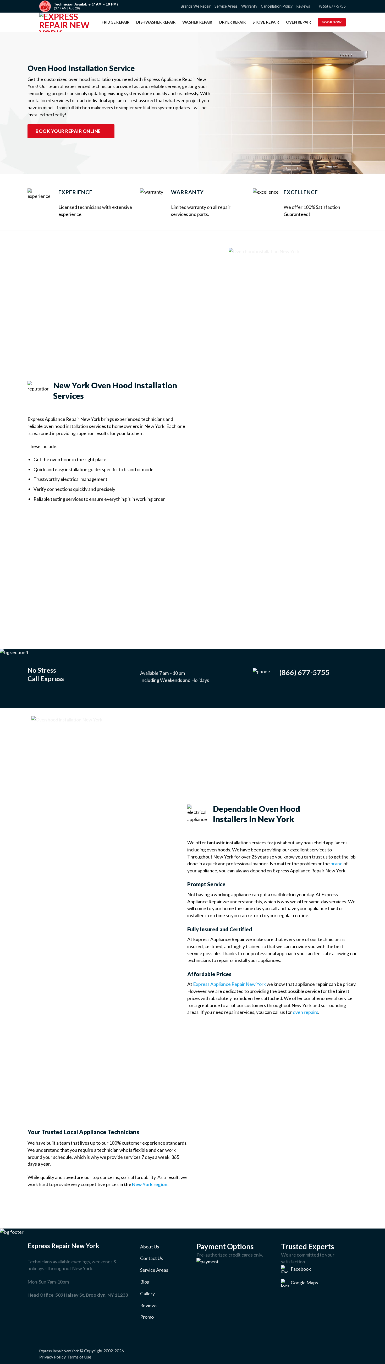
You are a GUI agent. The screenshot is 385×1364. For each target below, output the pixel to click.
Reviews (303, 6)
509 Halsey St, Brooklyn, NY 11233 (91, 1295)
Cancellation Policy (277, 6)
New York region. (150, 1184)
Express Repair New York (59, 1351)
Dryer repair (232, 22)
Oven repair (298, 22)
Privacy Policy (52, 1356)
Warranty (249, 6)
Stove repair (265, 22)
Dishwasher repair (155, 22)
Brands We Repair (196, 6)
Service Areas (226, 6)
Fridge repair (115, 22)
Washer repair (197, 22)
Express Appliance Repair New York (229, 984)
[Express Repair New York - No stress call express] (65, 22)
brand (337, 863)
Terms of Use (79, 1356)
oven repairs (305, 1012)
